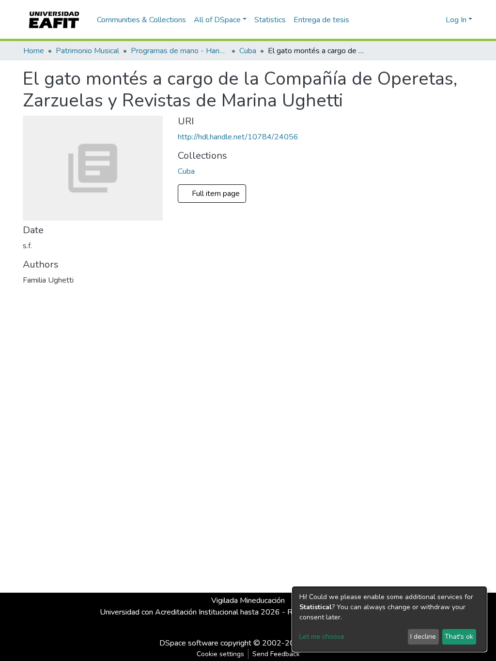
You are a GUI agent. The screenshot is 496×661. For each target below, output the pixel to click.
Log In (456, 20)
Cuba (247, 50)
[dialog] (389, 619)
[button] (437, 20)
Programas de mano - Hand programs (179, 50)
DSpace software (188, 643)
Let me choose (321, 636)
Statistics (270, 20)
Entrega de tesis (321, 20)
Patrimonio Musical (87, 50)
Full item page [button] (217, 193)
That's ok (459, 636)
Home (33, 50)
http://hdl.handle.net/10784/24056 (238, 137)
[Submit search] (423, 20)
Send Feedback (276, 654)
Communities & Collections (141, 20)
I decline (423, 636)
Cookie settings (220, 654)
